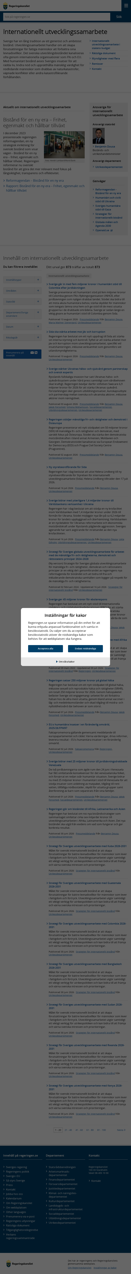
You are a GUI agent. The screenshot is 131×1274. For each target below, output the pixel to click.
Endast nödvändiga (85, 648)
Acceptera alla (45, 648)
